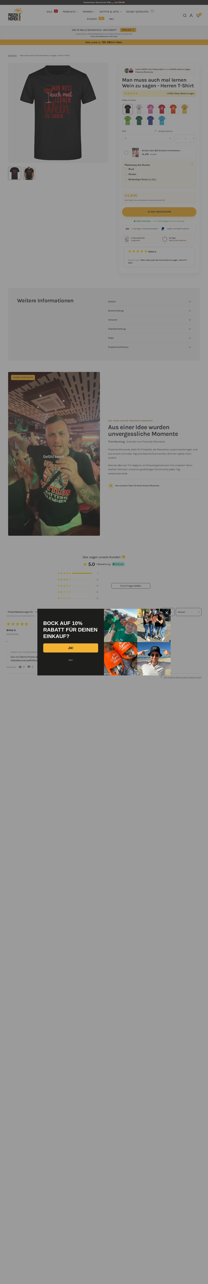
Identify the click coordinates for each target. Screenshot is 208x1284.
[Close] (167, 613)
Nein (71, 660)
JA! (70, 648)
